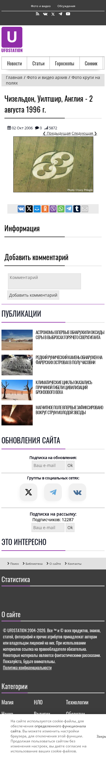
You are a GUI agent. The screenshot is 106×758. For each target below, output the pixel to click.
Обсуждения (66, 6)
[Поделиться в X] (30, 209)
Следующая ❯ (84, 133)
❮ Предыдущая (57, 133)
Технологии (77, 702)
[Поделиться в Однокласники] (45, 209)
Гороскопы (64, 63)
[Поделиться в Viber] (53, 209)
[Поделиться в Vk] (22, 209)
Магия (7, 702)
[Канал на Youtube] (68, 14)
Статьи (38, 63)
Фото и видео (41, 6)
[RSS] (37, 14)
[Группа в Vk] (45, 14)
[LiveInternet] (7, 597)
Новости (14, 63)
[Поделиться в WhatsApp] (61, 209)
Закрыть (99, 736)
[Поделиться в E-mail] (84, 209)
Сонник (91, 63)
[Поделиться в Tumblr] (77, 209)
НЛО (38, 702)
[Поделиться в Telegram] (69, 209)
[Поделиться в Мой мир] (38, 209)
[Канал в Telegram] (60, 14)
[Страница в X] (53, 14)
